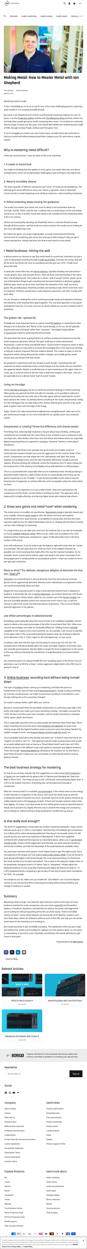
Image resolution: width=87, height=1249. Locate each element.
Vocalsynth (9, 1195)
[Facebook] (6, 1092)
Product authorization (55, 1109)
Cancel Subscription (13, 1157)
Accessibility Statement (14, 1148)
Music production (53, 1199)
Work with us (10, 1117)
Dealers (49, 1139)
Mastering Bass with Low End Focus (65, 1000)
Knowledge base (52, 1113)
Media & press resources (14, 1126)
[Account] (69, 3)
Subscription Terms (12, 1153)
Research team (10, 1122)
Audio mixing (46, 16)
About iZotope (10, 1109)
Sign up (76, 1074)
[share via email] (24, 952)
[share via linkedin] (18, 952)
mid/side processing (18, 390)
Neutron (8, 1186)
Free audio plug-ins (54, 1117)
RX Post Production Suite (15, 1217)
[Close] (83, 1240)
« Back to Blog (11, 959)
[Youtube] (13, 1092)
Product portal (52, 1126)
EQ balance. (56, 323)
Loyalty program (52, 1131)
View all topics (52, 1213)
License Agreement (12, 1144)
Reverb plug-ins (11, 1221)
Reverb (49, 1204)
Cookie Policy (28, 1247)
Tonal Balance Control (13, 1208)
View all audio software (14, 1226)
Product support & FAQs (55, 1144)
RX (6, 1177)
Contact (8, 1113)
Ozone (7, 1182)
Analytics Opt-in (11, 1161)
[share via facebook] (6, 952)
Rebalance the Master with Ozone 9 (22, 1036)
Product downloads (54, 1122)
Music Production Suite (14, 1213)
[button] (5, 16)
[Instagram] (9, 1092)
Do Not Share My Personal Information (20, 1139)
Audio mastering (29, 16)
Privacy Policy (16, 1247)
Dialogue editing (52, 1195)
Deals (48, 1135)
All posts (14, 16)
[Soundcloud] (18, 1092)
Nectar (7, 1191)
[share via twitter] (12, 952)
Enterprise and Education (14, 1131)
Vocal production (53, 1208)
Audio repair (61, 16)
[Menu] (79, 3)
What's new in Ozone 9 (22, 1000)
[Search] (64, 3)
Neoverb (8, 1204)
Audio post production (55, 1186)
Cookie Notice (10, 1135)
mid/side (74, 627)
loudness (19, 687)
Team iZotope (9, 90)
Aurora (7, 1199)
